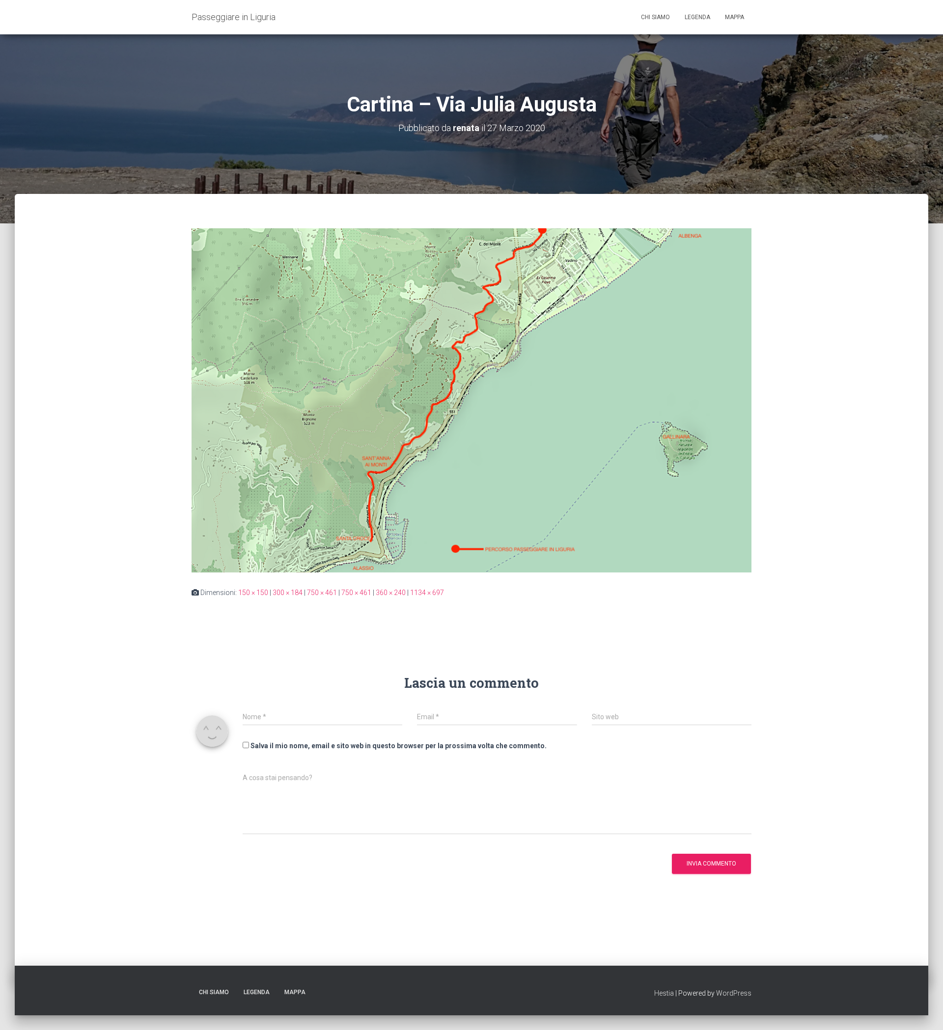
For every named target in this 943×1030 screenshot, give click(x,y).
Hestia (664, 993)
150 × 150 (253, 592)
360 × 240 (391, 592)
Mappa (734, 17)
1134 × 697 (427, 592)
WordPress (733, 993)
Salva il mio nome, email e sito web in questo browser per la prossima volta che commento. (398, 746)
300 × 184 (288, 592)
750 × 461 (322, 592)
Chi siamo (655, 17)
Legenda (697, 17)
